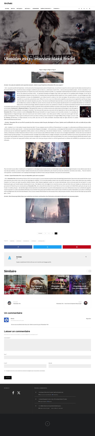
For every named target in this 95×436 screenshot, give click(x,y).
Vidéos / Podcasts (46, 8)
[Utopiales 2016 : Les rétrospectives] (80, 284)
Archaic (8, 3)
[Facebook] (79, 8)
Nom (5, 354)
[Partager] (18, 247)
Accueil (7, 8)
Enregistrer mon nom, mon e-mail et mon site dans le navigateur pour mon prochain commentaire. (25, 370)
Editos (13, 8)
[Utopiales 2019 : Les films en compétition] (15, 284)
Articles (27, 8)
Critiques (19, 8)
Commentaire (7, 337)
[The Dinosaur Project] (36, 284)
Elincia (12, 318)
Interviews (36, 8)
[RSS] (84, 8)
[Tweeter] (47, 247)
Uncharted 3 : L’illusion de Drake (19, 108)
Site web (50, 363)
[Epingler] (77, 247)
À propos (56, 8)
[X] (81, 8)
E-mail (5, 363)
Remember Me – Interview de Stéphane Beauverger (69, 302)
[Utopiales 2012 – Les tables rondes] (58, 284)
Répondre (88, 318)
